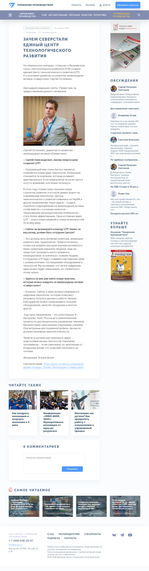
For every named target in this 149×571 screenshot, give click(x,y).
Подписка (53, 538)
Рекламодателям (69, 534)
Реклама (90, 5)
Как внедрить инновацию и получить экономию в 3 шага (20, 419)
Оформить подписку (128, 5)
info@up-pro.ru (16, 544)
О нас (50, 534)
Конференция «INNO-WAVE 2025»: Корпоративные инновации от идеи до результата (53, 422)
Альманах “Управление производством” (122, 233)
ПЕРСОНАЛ (74, 15)
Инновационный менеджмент (37, 28)
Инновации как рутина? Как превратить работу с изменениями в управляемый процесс (84, 422)
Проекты (76, 5)
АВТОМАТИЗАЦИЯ (57, 15)
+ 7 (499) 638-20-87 (21, 540)
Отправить (72, 469)
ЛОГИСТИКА (100, 15)
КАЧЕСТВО (86, 15)
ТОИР (44, 15)
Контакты (70, 538)
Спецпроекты (92, 534)
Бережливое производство (22, 513)
